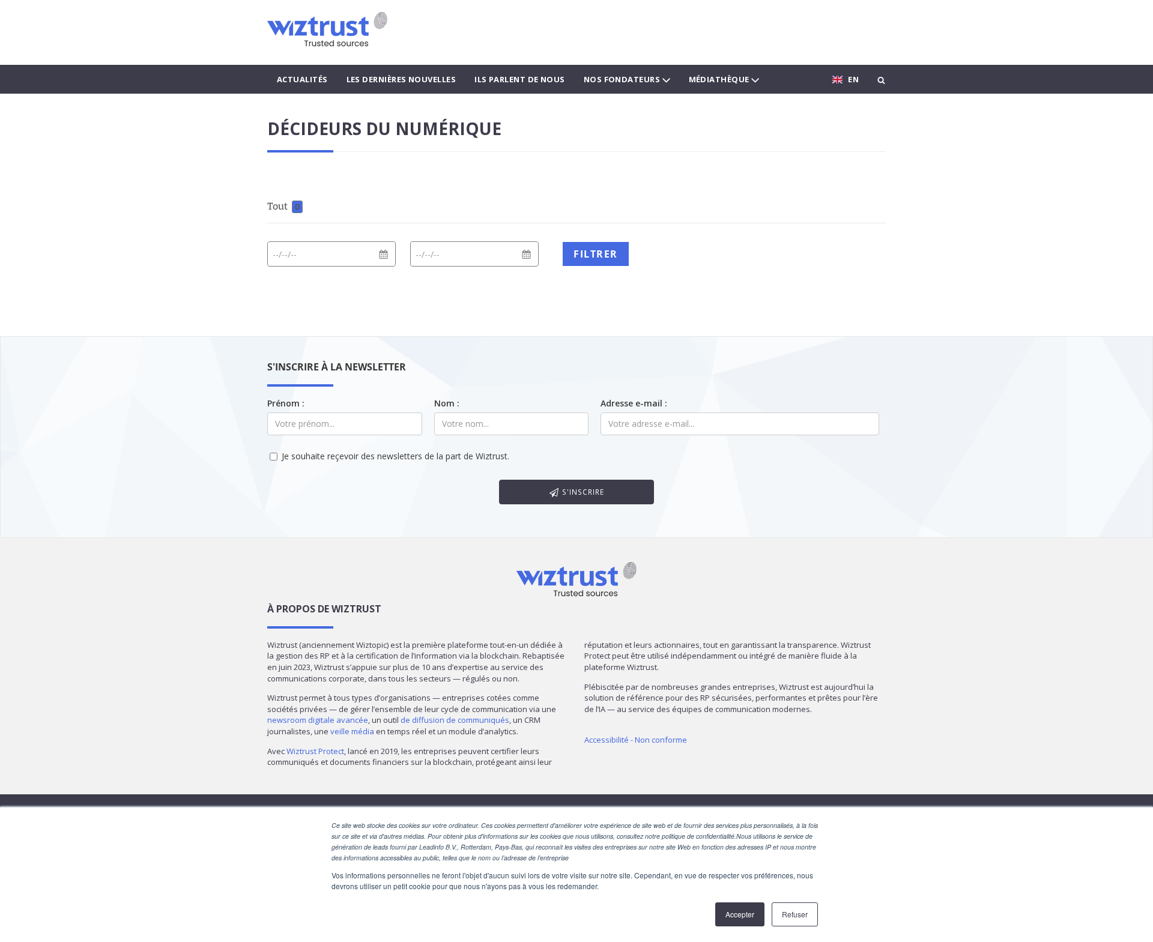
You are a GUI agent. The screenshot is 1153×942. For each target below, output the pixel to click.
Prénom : (285, 403)
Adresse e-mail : (634, 403)
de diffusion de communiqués (455, 719)
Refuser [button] (795, 914)
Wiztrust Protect (315, 751)
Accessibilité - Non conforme (635, 739)
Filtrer (595, 254)
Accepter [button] (739, 914)
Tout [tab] (283, 206)
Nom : (446, 403)
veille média (352, 731)
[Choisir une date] (383, 254)
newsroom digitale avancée (317, 719)
